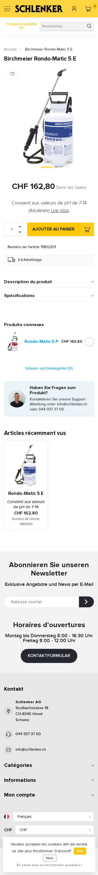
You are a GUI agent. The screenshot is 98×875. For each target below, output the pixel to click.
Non (49, 858)
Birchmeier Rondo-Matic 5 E (48, 49)
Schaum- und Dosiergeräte (49, 369)
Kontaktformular (49, 655)
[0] (88, 8)
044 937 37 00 (28, 734)
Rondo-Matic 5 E (26, 493)
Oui (80, 851)
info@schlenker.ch (31, 749)
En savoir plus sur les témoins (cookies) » (49, 865)
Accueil (10, 49)
